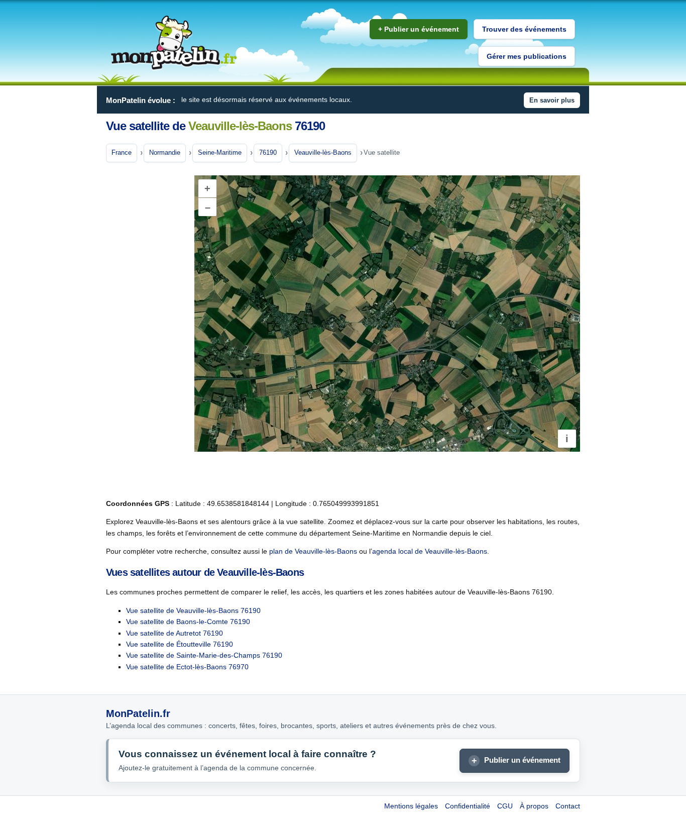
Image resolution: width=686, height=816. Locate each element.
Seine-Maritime (220, 152)
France (121, 152)
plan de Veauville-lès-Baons (313, 551)
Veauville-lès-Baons (323, 152)
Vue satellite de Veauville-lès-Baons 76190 (193, 610)
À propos (534, 806)
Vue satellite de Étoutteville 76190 (179, 644)
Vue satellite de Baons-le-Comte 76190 (188, 622)
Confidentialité (467, 806)
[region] (387, 313)
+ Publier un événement (418, 29)
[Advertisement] (146, 331)
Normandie (164, 152)
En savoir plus (552, 100)
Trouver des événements (524, 29)
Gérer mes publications (526, 56)
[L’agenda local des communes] (174, 43)
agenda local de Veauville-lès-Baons (429, 551)
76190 (268, 152)
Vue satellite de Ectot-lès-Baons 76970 (187, 667)
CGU (505, 806)
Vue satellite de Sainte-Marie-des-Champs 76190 (204, 655)
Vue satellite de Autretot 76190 (174, 633)
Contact (567, 806)
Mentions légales (411, 806)
